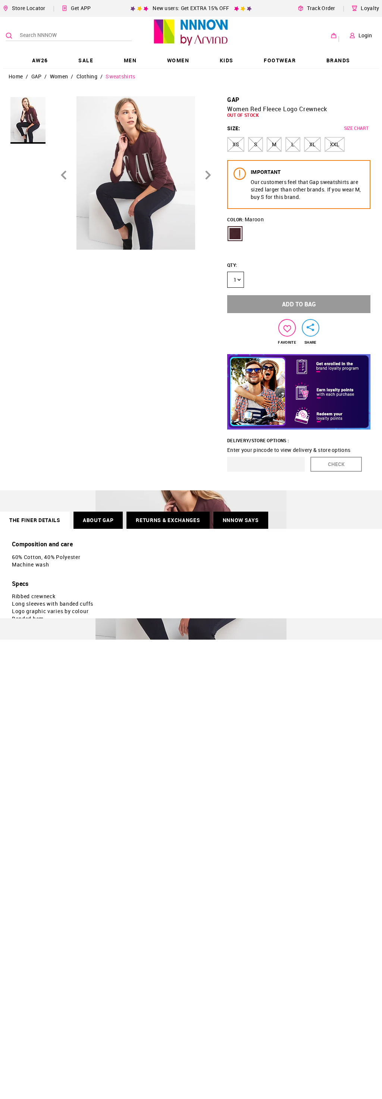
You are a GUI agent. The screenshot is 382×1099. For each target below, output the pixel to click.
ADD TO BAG (299, 304)
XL (312, 144)
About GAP (98, 520)
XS (235, 144)
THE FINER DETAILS (34, 520)
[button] (235, 233)
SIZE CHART (356, 128)
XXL (334, 144)
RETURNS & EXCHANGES (168, 520)
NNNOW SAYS (241, 520)
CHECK (336, 464)
